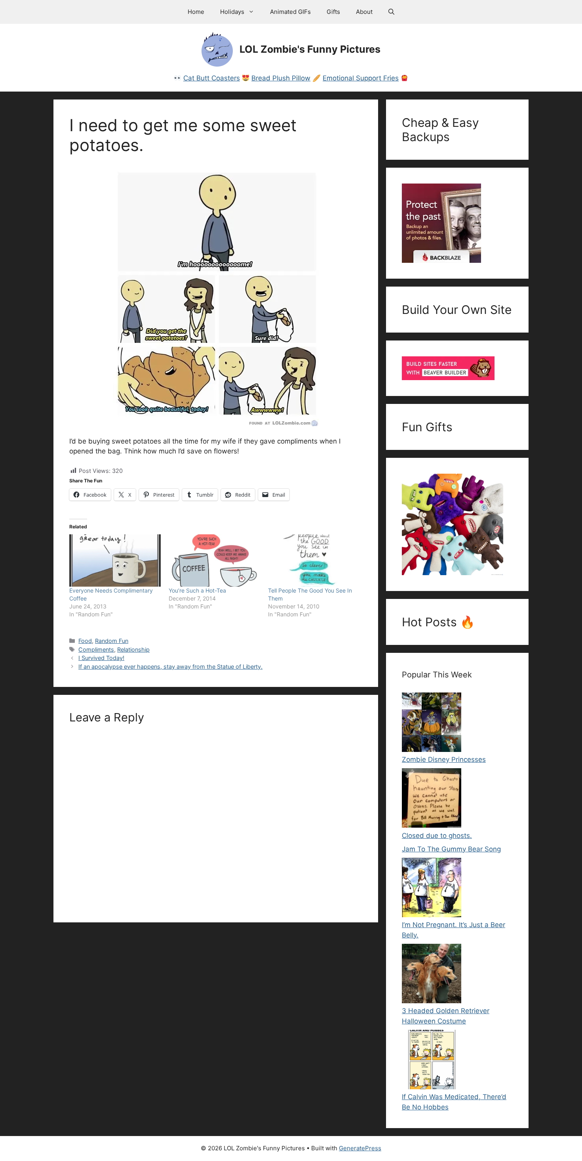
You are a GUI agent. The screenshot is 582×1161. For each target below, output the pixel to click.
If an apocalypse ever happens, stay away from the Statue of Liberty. (170, 666)
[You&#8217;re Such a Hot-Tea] (214, 560)
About (364, 11)
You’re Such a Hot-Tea (197, 590)
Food (85, 640)
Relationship (133, 649)
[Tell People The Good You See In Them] (313, 560)
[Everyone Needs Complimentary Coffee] (115, 560)
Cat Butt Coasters (211, 78)
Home (196, 11)
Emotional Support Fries (361, 78)
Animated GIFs (290, 11)
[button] (391, 12)
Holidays (232, 11)
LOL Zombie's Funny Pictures (310, 49)
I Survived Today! (101, 657)
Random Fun (111, 640)
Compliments (96, 649)
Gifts (333, 11)
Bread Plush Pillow (280, 78)
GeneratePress (360, 1148)
